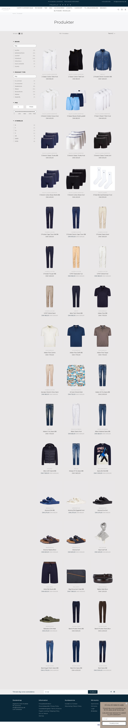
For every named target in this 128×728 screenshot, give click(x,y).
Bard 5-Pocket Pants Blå (76, 628)
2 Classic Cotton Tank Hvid (50, 76)
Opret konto (95, 703)
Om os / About (43, 713)
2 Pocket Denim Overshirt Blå (103, 76)
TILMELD (93, 692)
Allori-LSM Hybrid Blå (49, 471)
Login (93, 708)
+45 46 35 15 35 (106, 1)
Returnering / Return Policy (73, 706)
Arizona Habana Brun (49, 550)
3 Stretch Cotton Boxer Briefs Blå (50, 195)
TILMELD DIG (114, 723)
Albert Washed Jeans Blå (102, 431)
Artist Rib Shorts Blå (50, 589)
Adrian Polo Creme (49, 352)
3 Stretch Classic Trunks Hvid (76, 155)
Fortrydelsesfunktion (45, 703)
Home (14, 13)
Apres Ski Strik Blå (102, 471)
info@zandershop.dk (120, 1)
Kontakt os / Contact (71, 703)
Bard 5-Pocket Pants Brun (103, 628)
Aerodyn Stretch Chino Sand (49, 392)
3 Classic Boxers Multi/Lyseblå (76, 116)
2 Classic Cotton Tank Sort (76, 76)
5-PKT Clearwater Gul (76, 274)
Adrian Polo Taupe (102, 352)
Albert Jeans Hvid (76, 431)
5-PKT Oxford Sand (49, 313)
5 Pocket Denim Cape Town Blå (76, 234)
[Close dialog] (126, 703)
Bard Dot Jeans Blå (76, 668)
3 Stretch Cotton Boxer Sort (76, 195)
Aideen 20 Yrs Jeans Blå (102, 392)
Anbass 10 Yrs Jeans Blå (76, 471)
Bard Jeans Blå (102, 668)
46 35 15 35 (17, 705)
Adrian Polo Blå (102, 313)
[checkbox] (25, 50)
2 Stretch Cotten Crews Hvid (49, 116)
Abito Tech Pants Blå (76, 313)
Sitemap (41, 716)
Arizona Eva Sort (103, 510)
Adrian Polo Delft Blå (76, 352)
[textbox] (24, 45)
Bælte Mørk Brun (102, 589)
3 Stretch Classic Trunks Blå (49, 155)
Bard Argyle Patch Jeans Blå (49, 668)
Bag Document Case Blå (76, 589)
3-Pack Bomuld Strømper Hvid (102, 195)
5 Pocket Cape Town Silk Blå (49, 234)
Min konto (94, 706)
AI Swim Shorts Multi (76, 392)
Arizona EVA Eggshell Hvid (76, 510)
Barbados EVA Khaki (50, 628)
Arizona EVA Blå (50, 510)
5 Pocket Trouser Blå (49, 274)
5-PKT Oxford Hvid (102, 274)
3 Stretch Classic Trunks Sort (102, 155)
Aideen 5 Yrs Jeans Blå (49, 431)
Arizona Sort (76, 550)
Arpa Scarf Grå (102, 550)
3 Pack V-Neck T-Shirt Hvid (102, 116)
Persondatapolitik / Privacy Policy (49, 706)
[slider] (14, 111)
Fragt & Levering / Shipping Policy (49, 711)
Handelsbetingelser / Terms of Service (50, 708)
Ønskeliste (94, 711)
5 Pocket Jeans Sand (102, 234)
